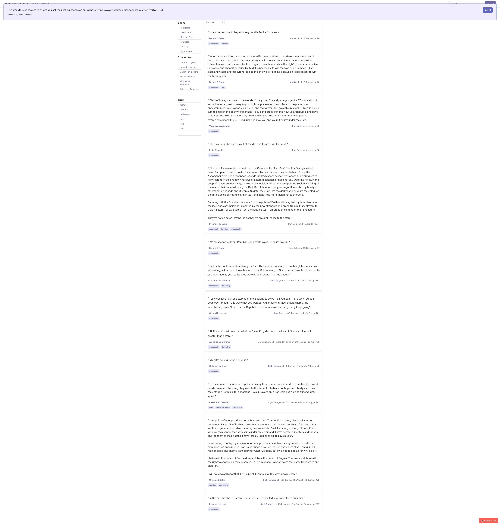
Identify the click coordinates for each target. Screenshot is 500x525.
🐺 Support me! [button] (488, 520)
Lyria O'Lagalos (216, 150)
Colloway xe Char (218, 366)
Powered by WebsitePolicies (19, 14)
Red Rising (185, 27)
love (182, 123)
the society (226, 286)
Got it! (488, 10)
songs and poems (223, 407)
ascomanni (213, 229)
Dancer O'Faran (216, 38)
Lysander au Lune (188, 67)
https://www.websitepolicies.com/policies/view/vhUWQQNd (130, 10)
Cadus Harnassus (218, 313)
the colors (224, 229)
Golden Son (185, 32)
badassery (185, 114)
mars (211, 407)
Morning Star (186, 37)
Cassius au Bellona (189, 71)
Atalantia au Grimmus (219, 280)
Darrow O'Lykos (188, 62)
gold (182, 119)
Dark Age (184, 46)
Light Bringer (186, 51)
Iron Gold (184, 42)
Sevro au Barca (187, 76)
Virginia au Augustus (219, 126)
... (181, 93)
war (182, 128)
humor (183, 105)
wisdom (184, 109)
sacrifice (212, 485)
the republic (213, 43)
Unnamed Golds (217, 480)
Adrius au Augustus (189, 89)
